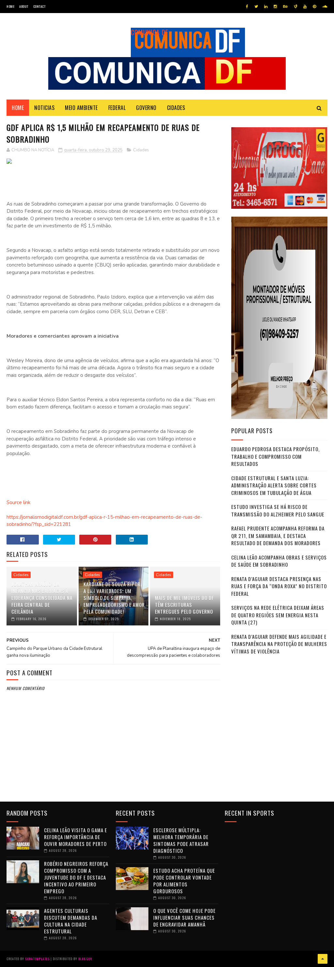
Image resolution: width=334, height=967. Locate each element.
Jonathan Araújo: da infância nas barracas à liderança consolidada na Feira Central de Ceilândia (41, 597)
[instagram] (275, 6)
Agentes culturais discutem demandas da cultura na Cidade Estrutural (70, 921)
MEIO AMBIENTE (81, 108)
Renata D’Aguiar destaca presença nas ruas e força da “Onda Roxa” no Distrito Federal (279, 586)
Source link (18, 502)
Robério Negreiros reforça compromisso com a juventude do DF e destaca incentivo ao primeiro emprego (76, 877)
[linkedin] (266, 6)
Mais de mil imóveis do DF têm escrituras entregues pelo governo (184, 604)
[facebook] (247, 6)
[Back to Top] (322, 959)
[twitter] (256, 6)
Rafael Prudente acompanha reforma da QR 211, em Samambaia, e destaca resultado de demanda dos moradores (278, 535)
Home (10, 6)
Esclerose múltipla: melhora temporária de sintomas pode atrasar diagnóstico (181, 840)
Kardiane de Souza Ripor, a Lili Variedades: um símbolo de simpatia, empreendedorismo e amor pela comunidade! (114, 597)
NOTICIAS (44, 108)
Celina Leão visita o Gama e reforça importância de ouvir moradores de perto (75, 836)
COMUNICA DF (149, 32)
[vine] (295, 6)
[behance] (285, 6)
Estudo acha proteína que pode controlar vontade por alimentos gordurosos (184, 881)
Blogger (85, 958)
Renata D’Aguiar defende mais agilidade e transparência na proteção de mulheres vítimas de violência (279, 644)
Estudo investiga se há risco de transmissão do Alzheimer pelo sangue (277, 510)
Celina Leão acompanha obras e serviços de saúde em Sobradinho (279, 561)
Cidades (141, 150)
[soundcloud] (324, 6)
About (23, 6)
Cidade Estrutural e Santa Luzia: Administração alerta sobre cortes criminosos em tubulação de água (274, 485)
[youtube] (305, 6)
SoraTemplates (37, 958)
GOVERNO (146, 108)
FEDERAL (117, 108)
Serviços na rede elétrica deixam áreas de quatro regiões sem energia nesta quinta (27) (277, 615)
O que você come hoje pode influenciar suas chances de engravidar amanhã (184, 917)
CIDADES (176, 108)
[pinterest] (314, 6)
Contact (39, 6)
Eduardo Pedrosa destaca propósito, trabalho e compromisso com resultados (275, 456)
